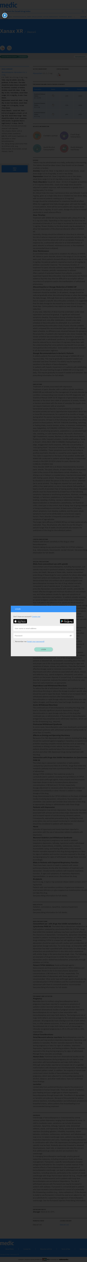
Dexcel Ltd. (64, 1225)
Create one (36, 616)
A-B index (8, 17)
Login (43, 649)
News (70, 17)
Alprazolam (37, 73)
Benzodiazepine (80, 57)
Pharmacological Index (22, 17)
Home (2, 17)
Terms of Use (65, 1249)
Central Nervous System (9, 57)
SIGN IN (83, 17)
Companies (63, 17)
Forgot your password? (35, 641)
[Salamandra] (63, 1260)
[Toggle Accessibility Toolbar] (4, 15)
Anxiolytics (23, 57)
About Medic (9, 1249)
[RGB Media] (46, 1259)
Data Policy (83, 1249)
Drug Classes (37, 17)
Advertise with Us (46, 1249)
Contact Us (27, 1249)
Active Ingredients (50, 17)
